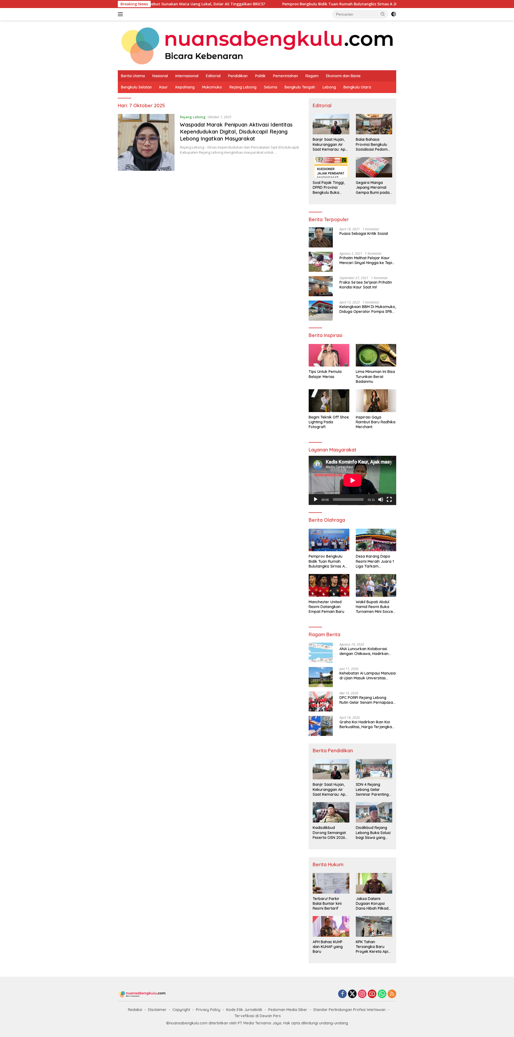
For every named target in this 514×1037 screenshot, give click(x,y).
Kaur (163, 87)
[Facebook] (342, 994)
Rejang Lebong (242, 87)
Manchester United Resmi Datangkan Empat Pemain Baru (326, 606)
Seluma (270, 87)
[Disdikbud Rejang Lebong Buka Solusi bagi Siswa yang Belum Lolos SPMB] (374, 812)
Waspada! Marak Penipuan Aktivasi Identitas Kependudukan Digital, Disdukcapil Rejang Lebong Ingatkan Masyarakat (236, 131)
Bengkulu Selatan (136, 87)
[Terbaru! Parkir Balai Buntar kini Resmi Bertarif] (331, 883)
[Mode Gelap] (393, 14)
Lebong (329, 87)
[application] (352, 480)
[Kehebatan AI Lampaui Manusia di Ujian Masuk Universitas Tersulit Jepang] (321, 677)
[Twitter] (352, 994)
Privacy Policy (208, 1009)
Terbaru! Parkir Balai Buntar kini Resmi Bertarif (327, 903)
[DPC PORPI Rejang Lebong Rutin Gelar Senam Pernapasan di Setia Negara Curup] (321, 701)
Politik (260, 75)
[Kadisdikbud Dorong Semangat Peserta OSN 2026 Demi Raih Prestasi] (331, 812)
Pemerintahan (285, 75)
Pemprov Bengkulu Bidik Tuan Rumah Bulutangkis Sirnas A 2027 (305, 4)
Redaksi (135, 1009)
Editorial (213, 75)
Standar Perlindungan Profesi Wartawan (349, 1009)
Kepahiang (185, 87)
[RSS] (392, 994)
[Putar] (315, 499)
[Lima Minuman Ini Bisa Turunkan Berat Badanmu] (376, 355)
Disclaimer (157, 1009)
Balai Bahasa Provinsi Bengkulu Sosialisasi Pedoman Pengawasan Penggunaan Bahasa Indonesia (374, 144)
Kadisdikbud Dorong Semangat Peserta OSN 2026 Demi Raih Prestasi (329, 832)
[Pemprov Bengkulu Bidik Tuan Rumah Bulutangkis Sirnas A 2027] (329, 540)
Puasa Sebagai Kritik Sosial (363, 233)
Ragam (312, 75)
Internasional (186, 75)
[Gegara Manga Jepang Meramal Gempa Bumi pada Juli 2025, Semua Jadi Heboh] (374, 167)
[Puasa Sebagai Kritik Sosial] (321, 237)
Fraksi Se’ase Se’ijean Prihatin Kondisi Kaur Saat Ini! (365, 285)
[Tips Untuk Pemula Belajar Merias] (329, 355)
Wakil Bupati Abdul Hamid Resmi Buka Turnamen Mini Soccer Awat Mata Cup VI (375, 606)
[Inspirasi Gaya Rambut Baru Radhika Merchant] (376, 400)
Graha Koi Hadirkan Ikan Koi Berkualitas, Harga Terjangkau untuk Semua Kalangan (366, 724)
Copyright (181, 1009)
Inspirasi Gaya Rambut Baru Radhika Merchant (375, 422)
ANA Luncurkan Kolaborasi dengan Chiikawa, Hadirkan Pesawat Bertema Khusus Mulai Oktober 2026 (367, 651)
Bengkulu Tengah (300, 87)
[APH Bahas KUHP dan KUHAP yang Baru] (331, 926)
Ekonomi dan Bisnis (343, 75)
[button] (382, 14)
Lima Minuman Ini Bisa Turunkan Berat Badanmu (375, 376)
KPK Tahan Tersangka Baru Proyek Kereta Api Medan (372, 946)
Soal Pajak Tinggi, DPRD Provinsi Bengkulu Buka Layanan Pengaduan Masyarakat (329, 187)
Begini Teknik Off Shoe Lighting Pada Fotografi (329, 422)
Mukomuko (212, 87)
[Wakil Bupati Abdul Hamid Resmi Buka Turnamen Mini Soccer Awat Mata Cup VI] (376, 585)
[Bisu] (380, 499)
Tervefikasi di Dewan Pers (258, 1015)
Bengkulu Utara (357, 87)
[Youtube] (372, 994)
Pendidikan (238, 75)
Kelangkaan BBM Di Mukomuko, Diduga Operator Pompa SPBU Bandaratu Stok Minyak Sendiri (367, 309)
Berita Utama (133, 75)
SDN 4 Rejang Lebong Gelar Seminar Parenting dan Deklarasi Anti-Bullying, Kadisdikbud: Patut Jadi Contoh (373, 789)
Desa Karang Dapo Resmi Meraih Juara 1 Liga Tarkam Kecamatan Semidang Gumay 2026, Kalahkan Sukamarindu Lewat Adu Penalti (375, 561)
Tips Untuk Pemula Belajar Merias (325, 374)
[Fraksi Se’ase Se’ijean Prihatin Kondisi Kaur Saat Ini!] (321, 286)
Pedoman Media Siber (287, 1009)
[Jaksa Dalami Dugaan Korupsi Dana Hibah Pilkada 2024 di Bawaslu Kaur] (374, 883)
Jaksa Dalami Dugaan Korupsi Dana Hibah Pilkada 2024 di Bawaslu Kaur (373, 903)
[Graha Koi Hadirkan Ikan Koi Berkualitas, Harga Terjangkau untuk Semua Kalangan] (321, 726)
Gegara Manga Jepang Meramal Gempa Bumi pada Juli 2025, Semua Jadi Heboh (373, 187)
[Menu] (121, 14)
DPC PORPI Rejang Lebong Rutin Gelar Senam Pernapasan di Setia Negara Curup (367, 700)
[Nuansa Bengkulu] (257, 44)
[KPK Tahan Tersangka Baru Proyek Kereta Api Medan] (374, 926)
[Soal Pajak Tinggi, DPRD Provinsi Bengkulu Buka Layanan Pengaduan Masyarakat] (331, 167)
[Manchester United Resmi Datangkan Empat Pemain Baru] (329, 585)
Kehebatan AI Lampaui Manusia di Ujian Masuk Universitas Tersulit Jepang (367, 675)
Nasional (160, 75)
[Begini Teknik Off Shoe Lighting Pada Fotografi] (329, 400)
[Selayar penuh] (389, 499)
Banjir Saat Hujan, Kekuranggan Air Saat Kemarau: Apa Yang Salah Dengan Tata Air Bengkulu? (330, 144)
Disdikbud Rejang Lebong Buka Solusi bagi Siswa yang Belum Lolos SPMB (373, 832)
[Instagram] (362, 994)
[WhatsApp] (382, 994)
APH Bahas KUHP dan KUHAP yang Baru (328, 946)
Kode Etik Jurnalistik (244, 1009)
